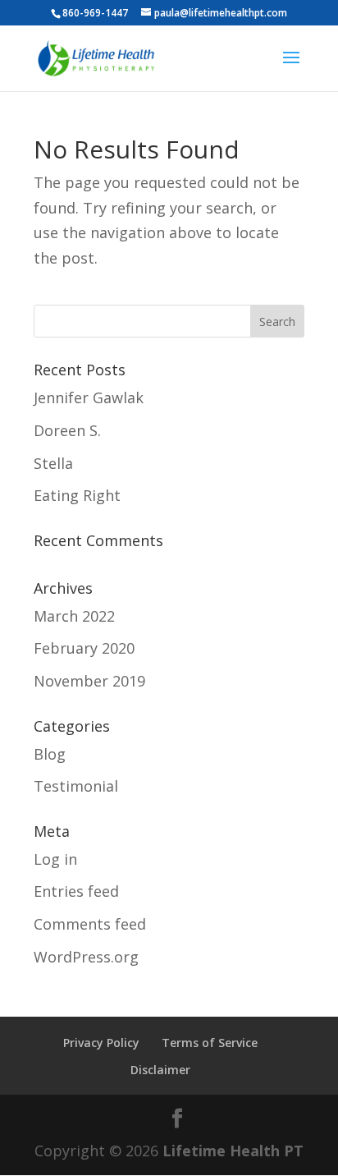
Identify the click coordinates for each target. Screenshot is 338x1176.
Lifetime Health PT (233, 1150)
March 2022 (74, 616)
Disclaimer (160, 1069)
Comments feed (90, 924)
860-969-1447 (95, 13)
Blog (50, 754)
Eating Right (77, 495)
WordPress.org (86, 957)
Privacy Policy (101, 1042)
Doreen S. (67, 430)
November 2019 (89, 681)
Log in (55, 859)
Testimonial (76, 786)
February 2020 (84, 648)
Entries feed (76, 891)
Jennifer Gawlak (89, 397)
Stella (53, 463)
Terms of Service (210, 1042)
